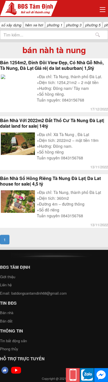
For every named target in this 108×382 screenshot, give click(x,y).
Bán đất (6, 321)
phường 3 (73, 25)
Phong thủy (9, 348)
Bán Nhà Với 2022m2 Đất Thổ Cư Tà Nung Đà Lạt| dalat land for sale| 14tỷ (52, 123)
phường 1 (54, 25)
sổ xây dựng (11, 25)
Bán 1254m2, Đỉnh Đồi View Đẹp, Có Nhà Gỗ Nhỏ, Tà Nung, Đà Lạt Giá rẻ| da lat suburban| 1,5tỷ (52, 65)
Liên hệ (6, 284)
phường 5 (93, 25)
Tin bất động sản (13, 340)
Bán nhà (6, 312)
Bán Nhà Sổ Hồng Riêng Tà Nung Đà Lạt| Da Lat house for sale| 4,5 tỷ (50, 181)
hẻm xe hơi (34, 25)
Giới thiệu (7, 276)
